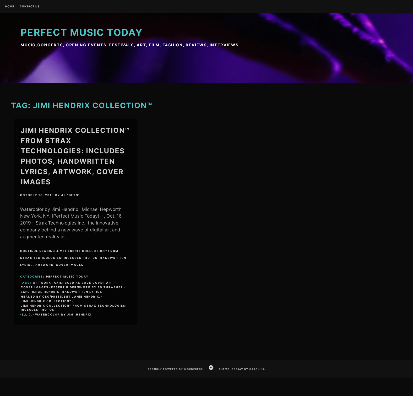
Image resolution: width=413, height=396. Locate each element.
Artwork (42, 282)
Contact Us (29, 6)
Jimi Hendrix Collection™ (46, 301)
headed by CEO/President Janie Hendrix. (60, 296)
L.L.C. (27, 314)
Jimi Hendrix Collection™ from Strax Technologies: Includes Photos (74, 307)
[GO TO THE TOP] (211, 367)
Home (9, 6)
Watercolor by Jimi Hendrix (63, 314)
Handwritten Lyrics (82, 292)
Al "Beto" (70, 195)
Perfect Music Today (82, 32)
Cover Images (35, 287)
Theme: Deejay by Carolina (242, 369)
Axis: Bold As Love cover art (84, 282)
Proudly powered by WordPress (175, 369)
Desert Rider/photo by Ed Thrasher (87, 287)
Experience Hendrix (40, 292)
